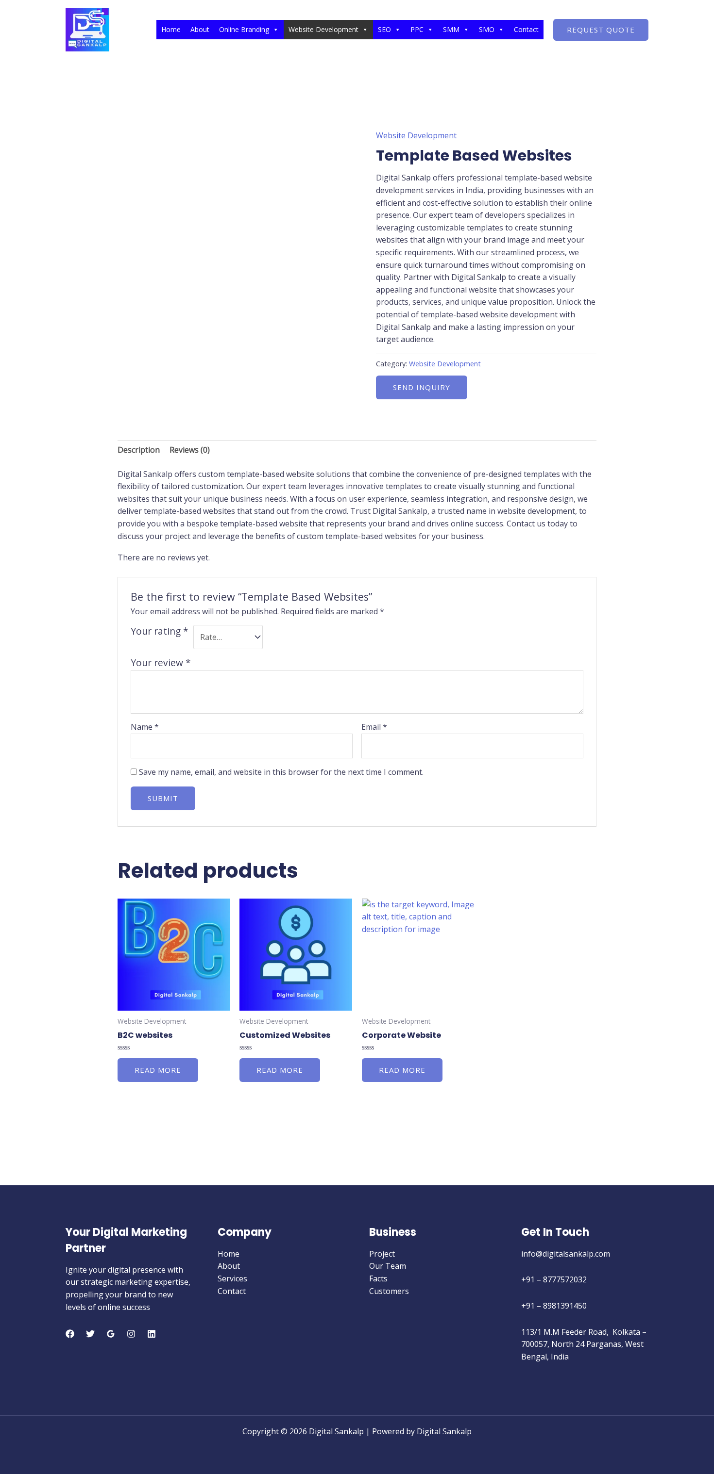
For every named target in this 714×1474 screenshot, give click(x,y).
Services (232, 1278)
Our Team (387, 1266)
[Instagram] (131, 1333)
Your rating (159, 631)
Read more (158, 1070)
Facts (378, 1278)
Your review (161, 662)
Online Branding (244, 29)
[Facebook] (70, 1333)
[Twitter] (90, 1333)
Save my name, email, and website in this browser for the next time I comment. (281, 772)
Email (374, 726)
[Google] (110, 1333)
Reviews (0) (190, 449)
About (199, 29)
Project (382, 1253)
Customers (389, 1291)
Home (171, 29)
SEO (384, 29)
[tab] (139, 450)
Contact (526, 29)
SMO (486, 29)
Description (139, 449)
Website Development (323, 29)
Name (145, 726)
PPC (417, 29)
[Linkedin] (151, 1333)
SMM (451, 29)
